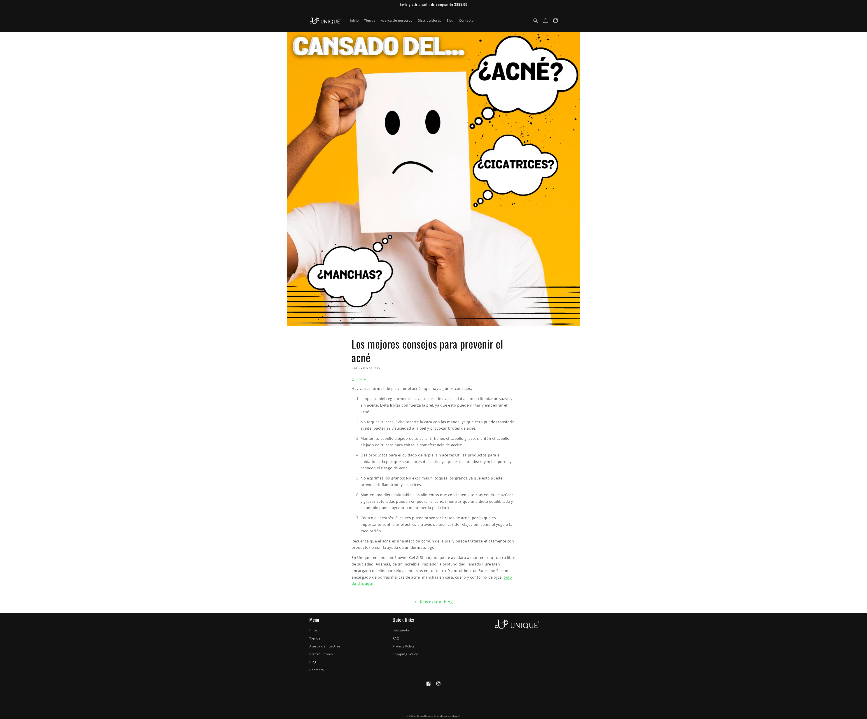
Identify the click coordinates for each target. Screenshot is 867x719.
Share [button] (361, 379)
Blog (312, 662)
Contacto (316, 670)
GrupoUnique (425, 715)
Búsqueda (401, 630)
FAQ (396, 638)
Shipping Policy (405, 654)
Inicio (313, 630)
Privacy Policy (404, 646)
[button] (536, 21)
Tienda (315, 638)
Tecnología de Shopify (447, 715)
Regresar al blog (436, 602)
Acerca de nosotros (325, 646)
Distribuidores (321, 654)
